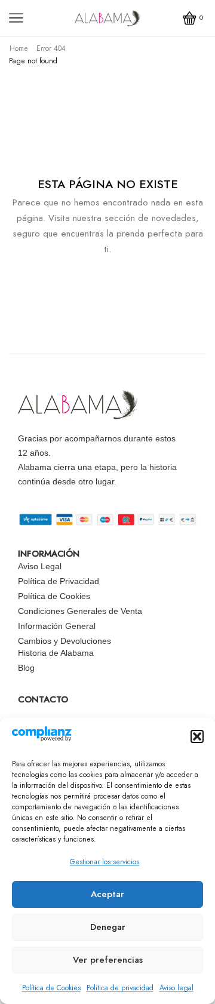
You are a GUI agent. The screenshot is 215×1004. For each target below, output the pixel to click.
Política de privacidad (120, 987)
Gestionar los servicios (104, 861)
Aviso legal (176, 987)
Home (19, 48)
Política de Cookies (51, 987)
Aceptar (107, 894)
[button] (197, 736)
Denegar (107, 927)
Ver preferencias (108, 959)
